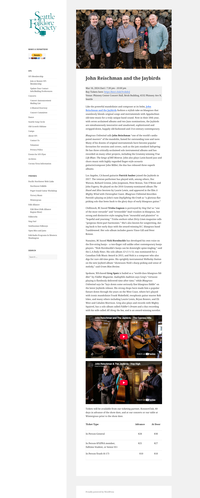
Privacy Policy (36, 149)
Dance (31, 117)
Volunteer (34, 145)
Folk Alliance (34, 204)
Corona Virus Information (39, 163)
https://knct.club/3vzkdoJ (117, 91)
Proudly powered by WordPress (100, 492)
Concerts (32, 96)
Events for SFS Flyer (37, 154)
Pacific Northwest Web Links (41, 181)
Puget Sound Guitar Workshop (43, 190)
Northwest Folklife (38, 186)
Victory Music (36, 195)
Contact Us (34, 140)
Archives (32, 159)
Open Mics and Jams (37, 230)
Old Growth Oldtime (37, 126)
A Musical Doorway (38, 108)
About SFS (32, 136)
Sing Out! (32, 221)
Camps (31, 131)
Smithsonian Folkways (38, 226)
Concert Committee (38, 112)
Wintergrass (35, 200)
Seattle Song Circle (36, 122)
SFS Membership (35, 76)
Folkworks (32, 216)
